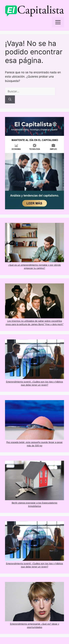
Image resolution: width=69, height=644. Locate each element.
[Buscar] (10, 99)
